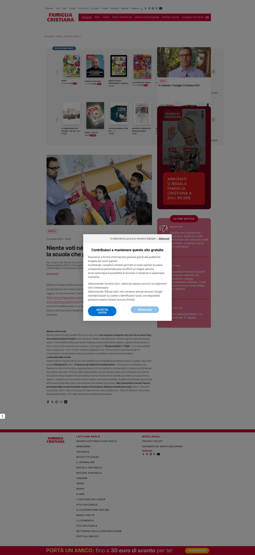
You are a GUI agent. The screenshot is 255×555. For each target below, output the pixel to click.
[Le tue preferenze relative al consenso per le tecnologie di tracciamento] (2, 416)
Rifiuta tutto (145, 309)
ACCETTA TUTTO (102, 311)
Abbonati (164, 238)
